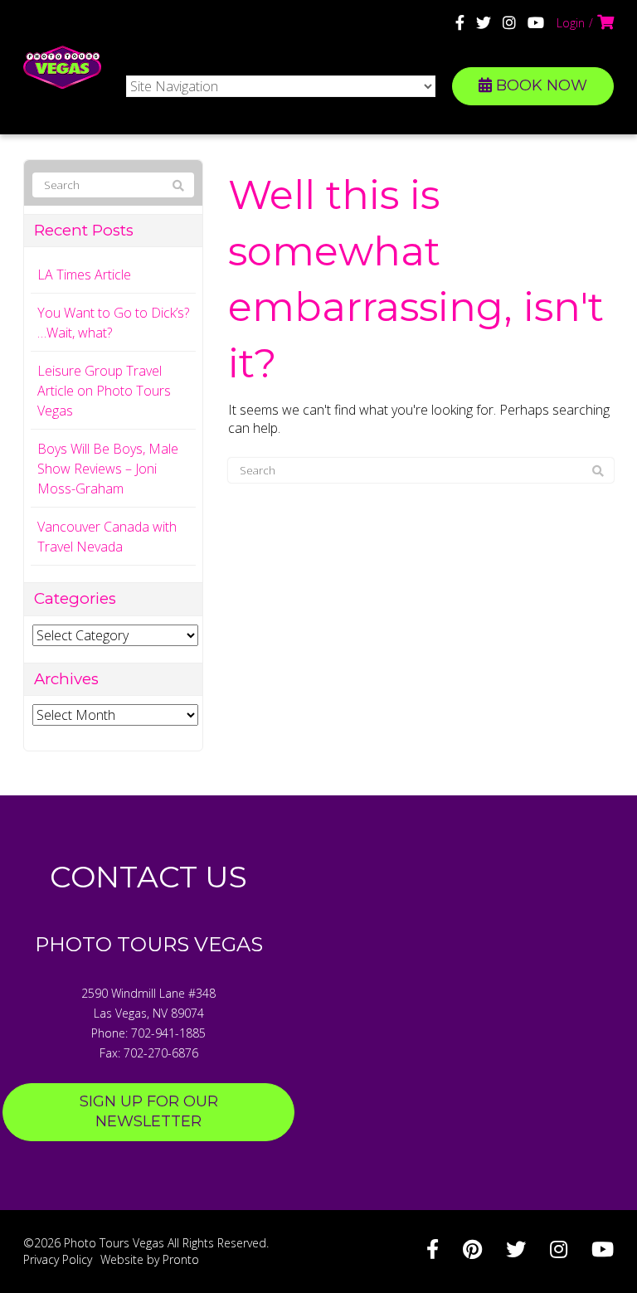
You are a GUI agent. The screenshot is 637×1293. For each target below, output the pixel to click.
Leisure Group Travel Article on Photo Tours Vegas (104, 391)
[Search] (598, 471)
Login (571, 23)
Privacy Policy (57, 1259)
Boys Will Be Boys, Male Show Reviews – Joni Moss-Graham (107, 469)
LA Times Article (84, 274)
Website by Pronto (149, 1259)
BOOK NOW (539, 85)
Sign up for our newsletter (149, 1111)
